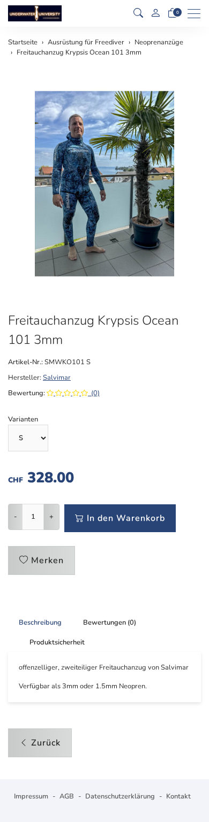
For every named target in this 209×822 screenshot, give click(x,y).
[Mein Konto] (155, 13)
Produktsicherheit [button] (57, 642)
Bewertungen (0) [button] (109, 622)
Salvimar (57, 377)
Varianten (23, 419)
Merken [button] (47, 560)
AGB (66, 796)
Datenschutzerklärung (120, 796)
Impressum (31, 796)
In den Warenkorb (126, 518)
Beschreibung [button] (40, 622)
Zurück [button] (46, 743)
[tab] (35, 622)
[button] (138, 13)
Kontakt (178, 796)
